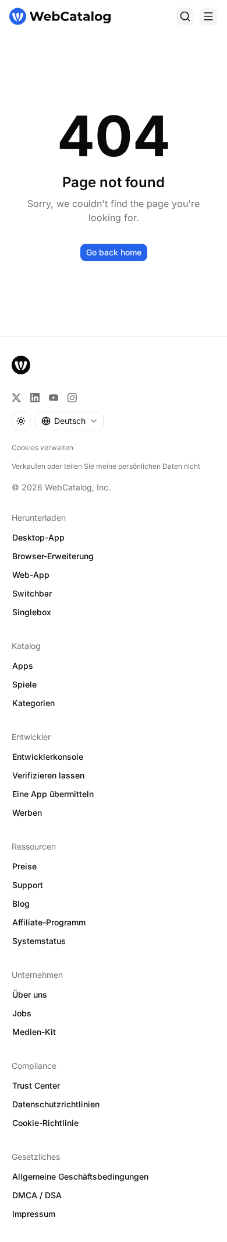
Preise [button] (24, 866)
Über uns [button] (29, 994)
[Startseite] (60, 16)
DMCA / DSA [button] (37, 1195)
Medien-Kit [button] (34, 1032)
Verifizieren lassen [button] (48, 775)
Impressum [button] (33, 1214)
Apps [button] (22, 666)
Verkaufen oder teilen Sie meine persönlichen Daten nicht (106, 466)
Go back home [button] (113, 252)
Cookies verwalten (42, 447)
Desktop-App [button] (38, 537)
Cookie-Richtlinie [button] (45, 1123)
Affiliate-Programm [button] (49, 922)
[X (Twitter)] (16, 397)
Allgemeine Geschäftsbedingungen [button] (80, 1176)
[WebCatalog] (21, 365)
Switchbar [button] (32, 593)
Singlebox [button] (31, 612)
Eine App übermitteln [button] (53, 794)
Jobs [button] (21, 1013)
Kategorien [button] (33, 703)
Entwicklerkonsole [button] (47, 757)
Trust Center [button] (36, 1085)
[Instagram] (72, 397)
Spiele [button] (24, 684)
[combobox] (69, 421)
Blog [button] (21, 903)
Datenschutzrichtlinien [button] (56, 1104)
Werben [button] (27, 813)
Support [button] (27, 885)
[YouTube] (53, 397)
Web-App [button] (30, 575)
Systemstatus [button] (39, 941)
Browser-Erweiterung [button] (53, 556)
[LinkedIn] (35, 397)
